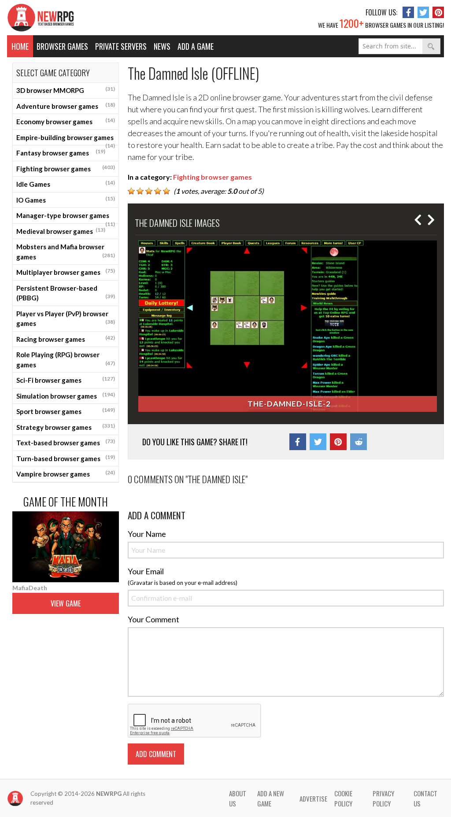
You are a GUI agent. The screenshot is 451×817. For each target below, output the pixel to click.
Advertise (313, 798)
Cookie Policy (343, 798)
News (162, 46)
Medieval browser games (60, 230)
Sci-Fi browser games (65, 379)
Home (20, 46)
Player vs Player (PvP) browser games (65, 319)
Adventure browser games (65, 105)
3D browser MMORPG (65, 89)
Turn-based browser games (65, 458)
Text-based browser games (65, 442)
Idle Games (65, 183)
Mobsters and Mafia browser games (65, 252)
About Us (237, 798)
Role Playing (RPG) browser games (65, 360)
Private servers (121, 46)
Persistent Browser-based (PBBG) (65, 293)
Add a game (195, 46)
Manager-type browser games (65, 217)
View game (66, 603)
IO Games (65, 199)
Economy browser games (65, 121)
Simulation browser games (65, 395)
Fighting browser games (65, 168)
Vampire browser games (65, 473)
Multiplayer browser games (65, 271)
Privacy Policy (383, 798)
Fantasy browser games (60, 152)
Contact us (425, 798)
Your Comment (153, 619)
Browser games (62, 46)
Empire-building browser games (65, 139)
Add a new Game (270, 798)
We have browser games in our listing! (381, 23)
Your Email (146, 571)
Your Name (147, 534)
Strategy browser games (65, 426)
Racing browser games (65, 338)
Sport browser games (65, 411)
